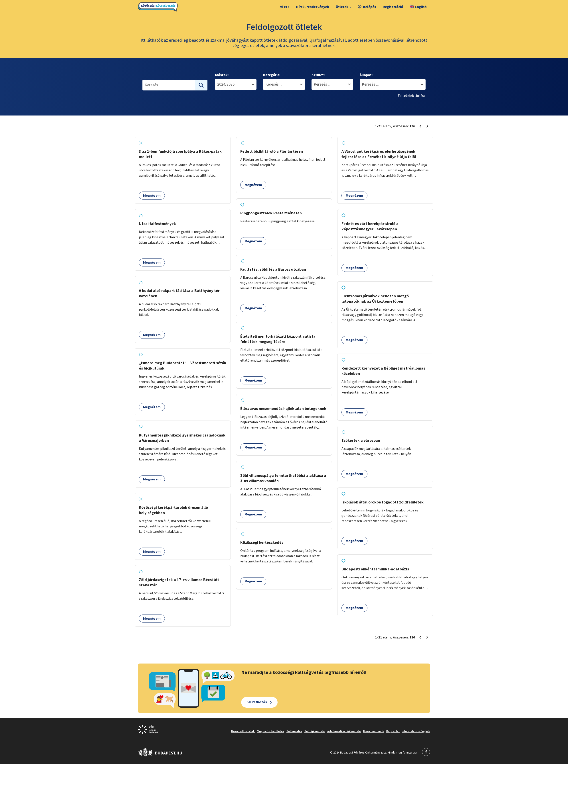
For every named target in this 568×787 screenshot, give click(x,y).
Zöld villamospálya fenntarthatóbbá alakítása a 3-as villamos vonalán (283, 478)
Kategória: (271, 74)
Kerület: (318, 74)
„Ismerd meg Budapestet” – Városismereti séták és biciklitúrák (182, 365)
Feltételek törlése (412, 96)
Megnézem (152, 195)
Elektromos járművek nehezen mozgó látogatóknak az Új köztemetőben (375, 298)
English (421, 6)
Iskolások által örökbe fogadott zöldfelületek (382, 502)
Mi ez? (284, 6)
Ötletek (342, 6)
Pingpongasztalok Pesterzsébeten (271, 213)
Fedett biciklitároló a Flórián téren (271, 151)
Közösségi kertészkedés (261, 542)
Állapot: (366, 74)
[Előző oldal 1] (420, 126)
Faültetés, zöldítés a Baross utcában (273, 269)
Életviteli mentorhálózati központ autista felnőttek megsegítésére (278, 339)
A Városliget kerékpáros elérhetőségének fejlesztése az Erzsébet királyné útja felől (378, 154)
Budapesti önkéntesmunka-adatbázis (375, 569)
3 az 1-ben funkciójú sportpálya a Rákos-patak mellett (180, 154)
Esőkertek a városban (360, 440)
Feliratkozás (257, 702)
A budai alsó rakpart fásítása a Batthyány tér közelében (179, 293)
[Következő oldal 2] (427, 126)
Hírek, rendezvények (312, 6)
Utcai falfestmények (157, 224)
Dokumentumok (373, 731)
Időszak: (222, 74)
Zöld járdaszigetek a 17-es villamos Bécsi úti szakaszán (179, 582)
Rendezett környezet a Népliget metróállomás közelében (383, 371)
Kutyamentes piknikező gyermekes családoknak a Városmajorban (182, 438)
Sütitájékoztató (314, 731)
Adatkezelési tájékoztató (344, 731)
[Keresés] (201, 85)
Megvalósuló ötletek (270, 731)
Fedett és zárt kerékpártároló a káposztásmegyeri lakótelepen (369, 226)
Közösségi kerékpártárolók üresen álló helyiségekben (173, 510)
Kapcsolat (393, 731)
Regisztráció (393, 6)
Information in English (416, 731)
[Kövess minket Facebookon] (160, 755)
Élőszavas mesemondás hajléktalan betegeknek (283, 408)
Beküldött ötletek (243, 731)
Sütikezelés (294, 731)
